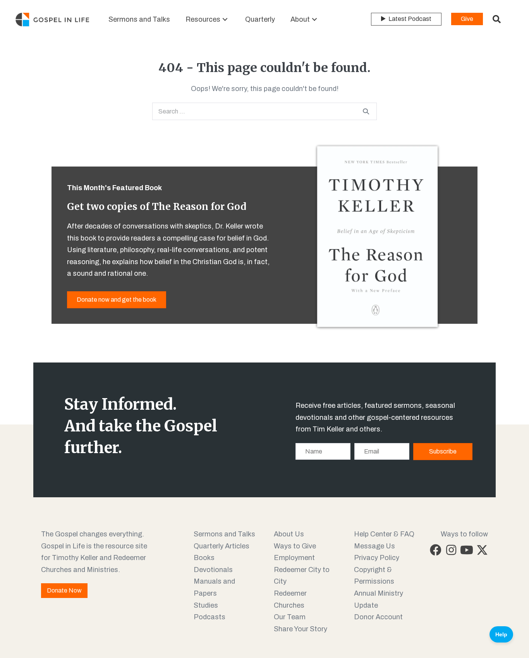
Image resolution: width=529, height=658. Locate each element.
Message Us (374, 546)
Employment (294, 558)
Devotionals (213, 570)
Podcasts (209, 617)
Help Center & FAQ (384, 534)
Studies (206, 605)
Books (204, 558)
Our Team (290, 617)
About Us (289, 534)
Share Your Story (300, 629)
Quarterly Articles (221, 546)
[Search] (366, 111)
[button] (225, 19)
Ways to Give (295, 546)
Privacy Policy (376, 558)
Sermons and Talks (224, 534)
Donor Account (378, 617)
